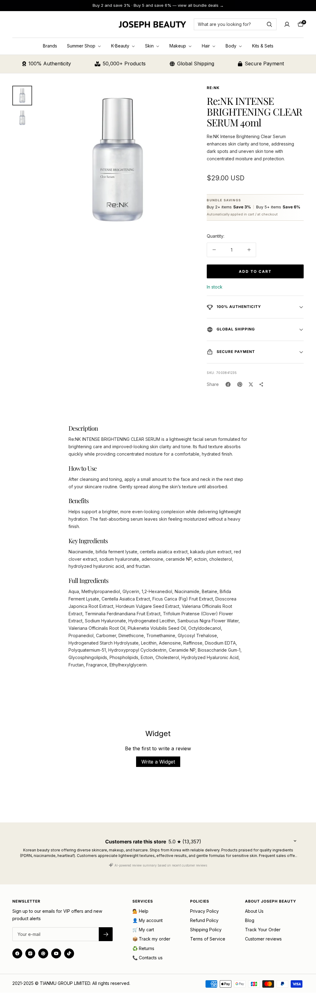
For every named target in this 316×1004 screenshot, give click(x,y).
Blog (249, 920)
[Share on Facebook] (228, 384)
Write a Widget (158, 762)
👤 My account (147, 920)
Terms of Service (207, 938)
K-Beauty (121, 45)
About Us (254, 911)
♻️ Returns (143, 948)
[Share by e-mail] (261, 384)
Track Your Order (263, 929)
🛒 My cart (143, 929)
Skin (150, 45)
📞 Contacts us (147, 957)
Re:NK (213, 87)
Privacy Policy (204, 911)
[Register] (106, 934)
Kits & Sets (262, 45)
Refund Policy (204, 920)
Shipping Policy (206, 929)
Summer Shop (82, 45)
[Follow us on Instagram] (30, 953)
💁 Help (140, 911)
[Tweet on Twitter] (250, 384)
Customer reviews (263, 938)
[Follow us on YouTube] (56, 953)
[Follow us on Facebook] (17, 953)
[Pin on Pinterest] (240, 384)
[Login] (287, 24)
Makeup (178, 45)
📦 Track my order (151, 938)
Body (232, 45)
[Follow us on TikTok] (69, 953)
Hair (206, 45)
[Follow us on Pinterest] (43, 953)
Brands (50, 45)
